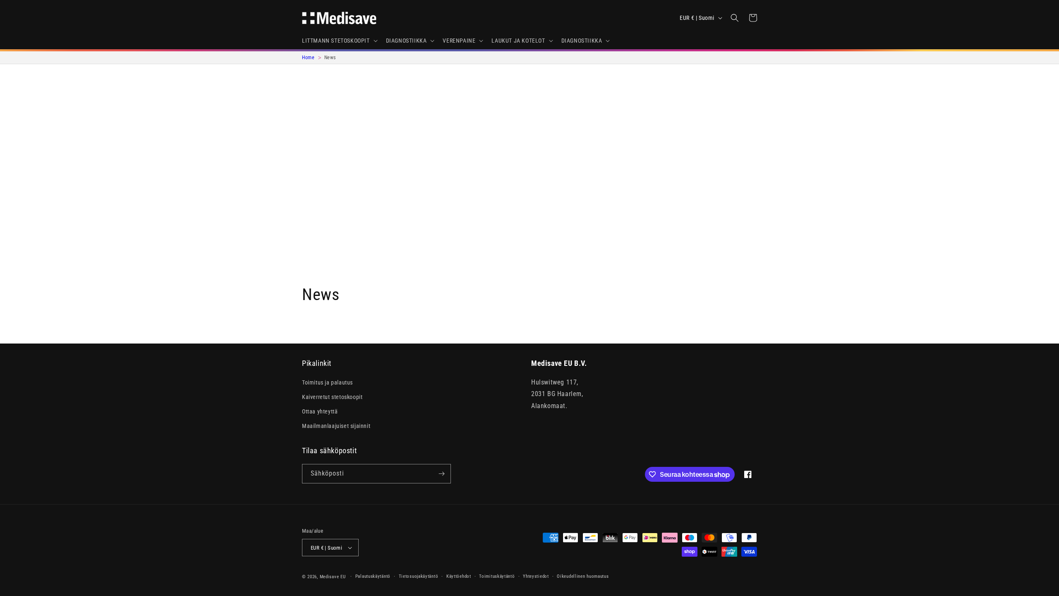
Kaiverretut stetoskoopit (332, 397)
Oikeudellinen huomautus (583, 576)
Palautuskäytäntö (373, 576)
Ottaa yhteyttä (320, 411)
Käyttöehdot (458, 576)
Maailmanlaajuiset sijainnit (336, 426)
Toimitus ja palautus (327, 382)
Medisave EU (333, 576)
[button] (339, 40)
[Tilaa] (441, 473)
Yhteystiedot (536, 576)
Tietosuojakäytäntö (418, 576)
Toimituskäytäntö (497, 576)
